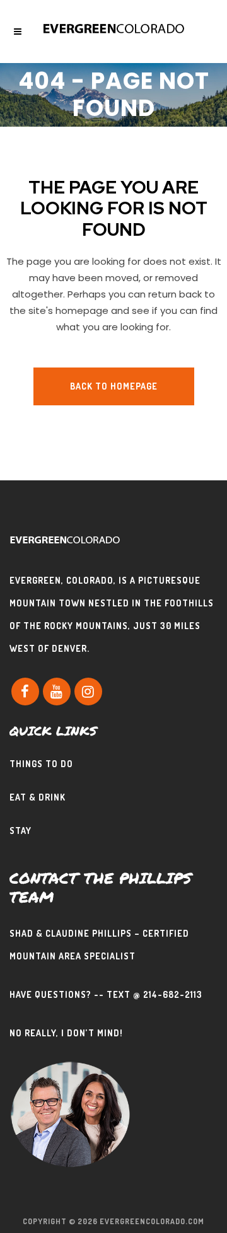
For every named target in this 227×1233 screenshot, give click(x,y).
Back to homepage (114, 386)
